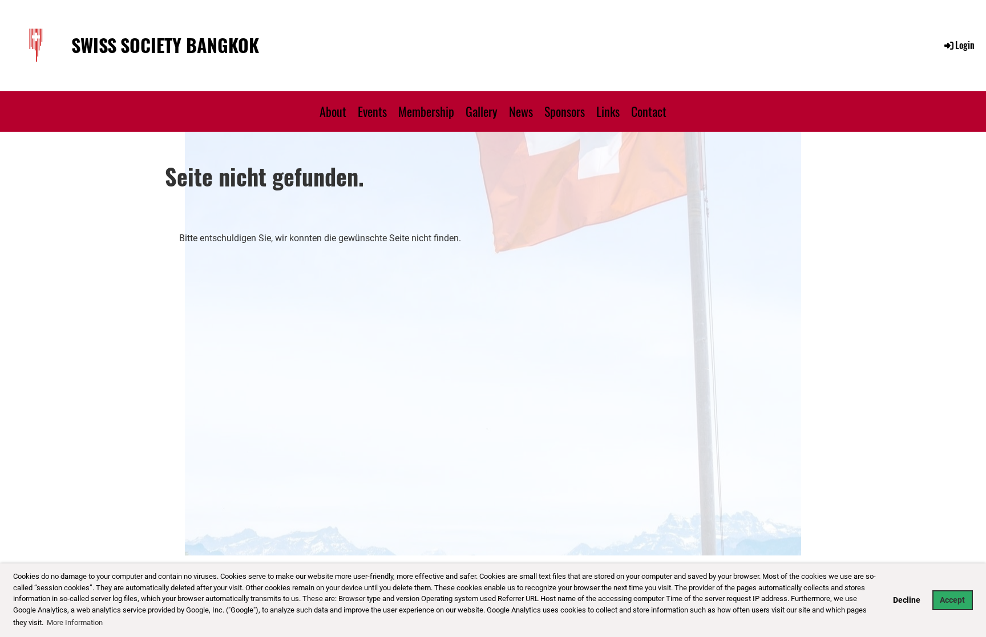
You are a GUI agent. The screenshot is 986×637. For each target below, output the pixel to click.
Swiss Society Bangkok (165, 45)
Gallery (482, 111)
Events (372, 111)
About (333, 111)
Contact (648, 111)
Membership (426, 111)
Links (608, 111)
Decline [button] (906, 600)
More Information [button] (75, 622)
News (521, 111)
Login (965, 45)
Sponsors (564, 111)
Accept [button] (952, 600)
